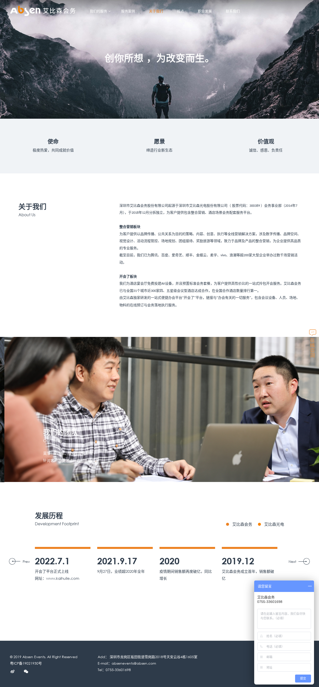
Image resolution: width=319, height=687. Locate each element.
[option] (159, 409)
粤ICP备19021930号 (26, 663)
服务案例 (128, 11)
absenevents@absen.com (134, 663)
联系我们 (233, 11)
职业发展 (205, 11)
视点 (180, 11)
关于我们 (156, 11)
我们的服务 (98, 11)
